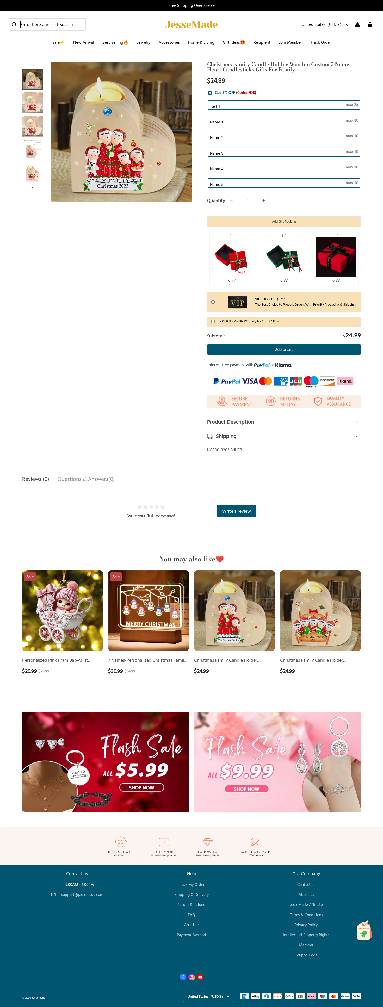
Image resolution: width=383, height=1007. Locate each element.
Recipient (262, 42)
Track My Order (192, 884)
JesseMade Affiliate (306, 905)
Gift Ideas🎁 (234, 42)
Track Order (320, 42)
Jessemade (38, 997)
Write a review (236, 511)
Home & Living (201, 42)
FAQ (191, 915)
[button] (47, 24)
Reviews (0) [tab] (35, 480)
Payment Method (191, 935)
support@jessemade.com (82, 894)
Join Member (290, 42)
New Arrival (83, 42)
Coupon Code (306, 955)
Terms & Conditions (306, 915)
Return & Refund (191, 905)
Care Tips (191, 925)
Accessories (169, 42)
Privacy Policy (306, 925)
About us (306, 894)
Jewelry (143, 42)
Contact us (306, 884)
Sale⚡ (58, 42)
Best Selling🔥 (115, 42)
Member (306, 945)
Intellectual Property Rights (306, 935)
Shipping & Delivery (192, 894)
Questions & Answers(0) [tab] (86, 480)
